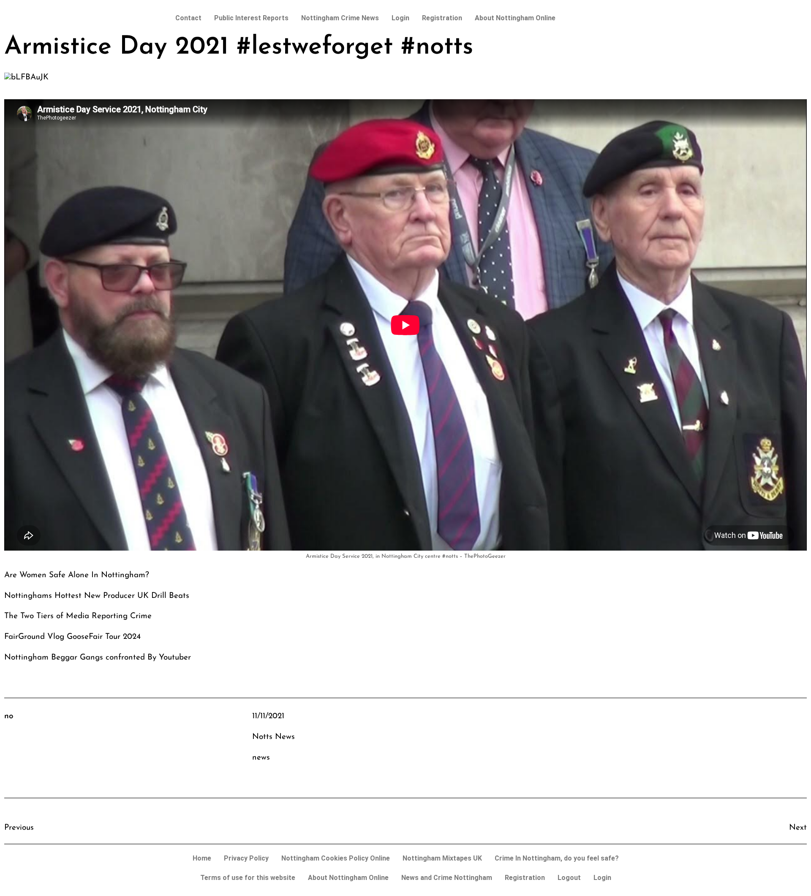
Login (400, 18)
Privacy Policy (246, 858)
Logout (569, 878)
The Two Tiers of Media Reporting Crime (78, 616)
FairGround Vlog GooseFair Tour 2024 (72, 637)
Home (202, 858)
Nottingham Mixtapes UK (442, 858)
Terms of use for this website (247, 878)
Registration (442, 18)
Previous (19, 828)
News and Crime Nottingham (446, 878)
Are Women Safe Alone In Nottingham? (76, 575)
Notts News (273, 737)
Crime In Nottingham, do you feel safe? (557, 858)
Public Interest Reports (251, 18)
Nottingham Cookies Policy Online (335, 858)
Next (798, 828)
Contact (188, 18)
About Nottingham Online (515, 18)
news (261, 758)
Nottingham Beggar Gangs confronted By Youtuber (97, 658)
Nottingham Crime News (340, 18)
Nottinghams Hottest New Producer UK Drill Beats (96, 596)
